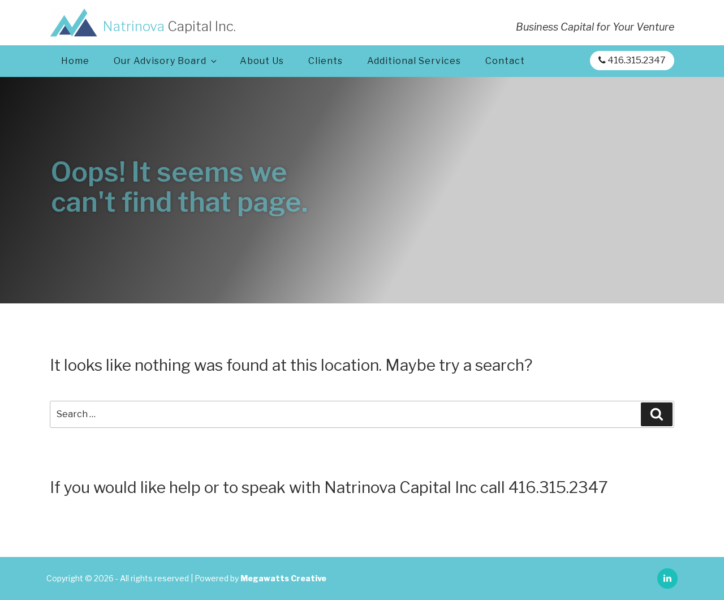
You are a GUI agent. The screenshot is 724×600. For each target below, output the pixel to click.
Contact (505, 60)
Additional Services (414, 60)
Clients (325, 60)
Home (75, 60)
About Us (262, 60)
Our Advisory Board (160, 60)
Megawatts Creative (283, 578)
